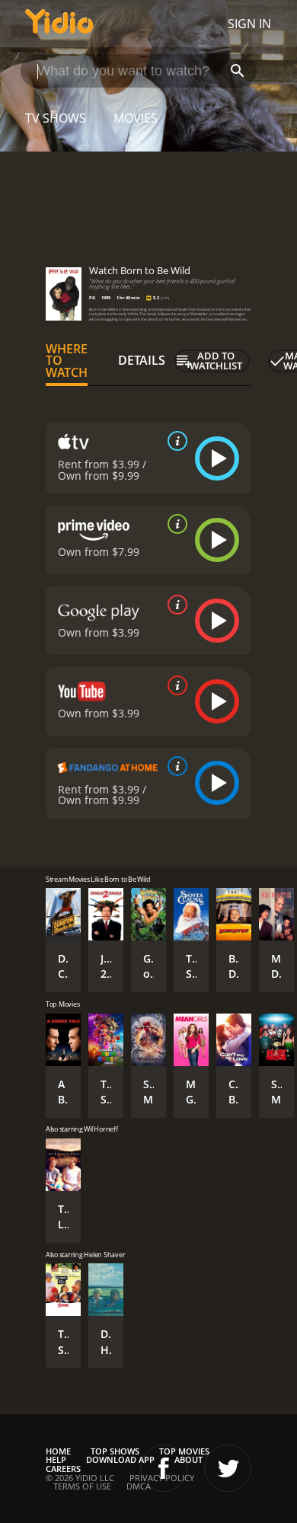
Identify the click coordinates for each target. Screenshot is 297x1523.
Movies (135, 118)
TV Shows (55, 118)
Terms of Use (82, 1486)
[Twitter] (227, 1468)
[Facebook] (163, 1468)
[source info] (174, 441)
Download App (120, 1459)
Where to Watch (67, 361)
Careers (63, 1468)
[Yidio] (59, 23)
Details (141, 360)
